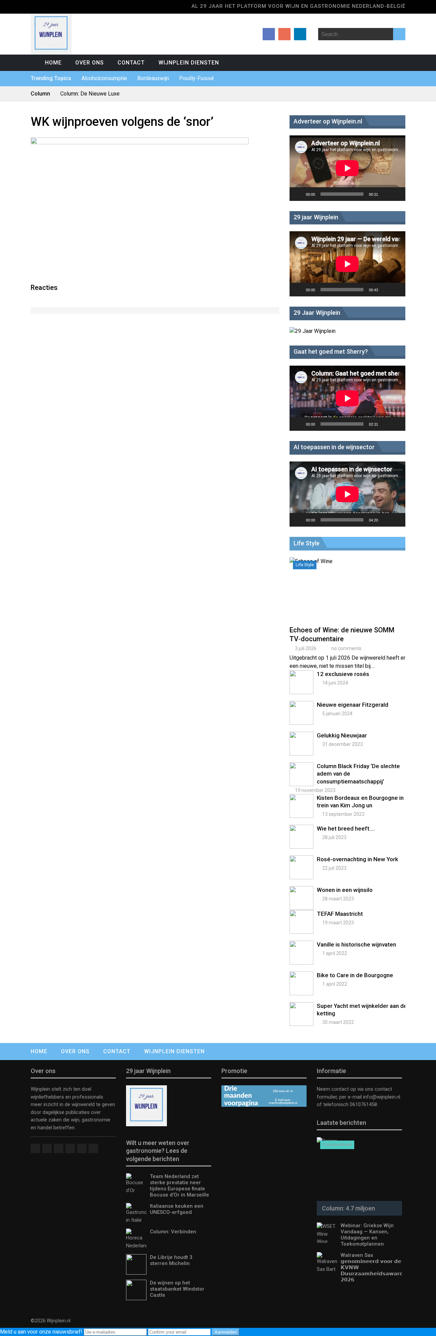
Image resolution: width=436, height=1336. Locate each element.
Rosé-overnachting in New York (357, 859)
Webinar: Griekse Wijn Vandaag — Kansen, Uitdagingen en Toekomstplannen (367, 1234)
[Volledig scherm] (396, 194)
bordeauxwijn (153, 78)
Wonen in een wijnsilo (345, 889)
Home (53, 62)
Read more (349, 597)
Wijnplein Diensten (188, 62)
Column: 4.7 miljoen (348, 1208)
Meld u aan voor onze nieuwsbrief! (42, 1331)
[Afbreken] (385, 194)
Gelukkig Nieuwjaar (342, 735)
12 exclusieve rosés (343, 674)
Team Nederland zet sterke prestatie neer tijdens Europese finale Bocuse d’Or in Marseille (179, 1185)
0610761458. (363, 1104)
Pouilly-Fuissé (196, 78)
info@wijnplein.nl (381, 1097)
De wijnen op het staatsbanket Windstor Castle (177, 1289)
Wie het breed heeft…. (346, 828)
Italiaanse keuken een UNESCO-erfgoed (176, 1209)
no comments (346, 648)
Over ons (89, 62)
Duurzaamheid (337, 1144)
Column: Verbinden (173, 1232)
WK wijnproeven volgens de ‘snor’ (122, 122)
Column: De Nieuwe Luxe (90, 93)
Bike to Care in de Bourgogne (355, 975)
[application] (347, 168)
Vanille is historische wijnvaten (356, 944)
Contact (131, 62)
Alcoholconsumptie (104, 78)
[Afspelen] (298, 194)
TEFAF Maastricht (340, 913)
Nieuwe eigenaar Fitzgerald (352, 704)
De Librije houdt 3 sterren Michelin (171, 1260)
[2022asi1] (140, 142)
